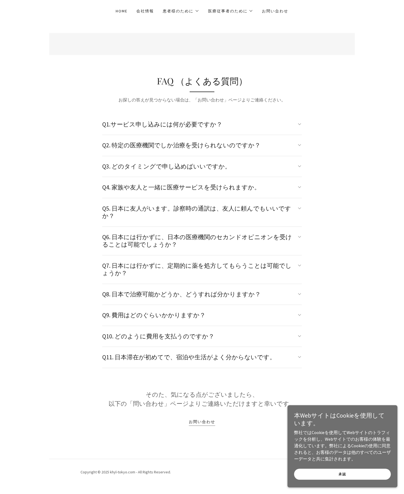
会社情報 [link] (145, 11)
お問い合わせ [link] (275, 11)
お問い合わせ (202, 421)
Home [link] (122, 11)
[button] (181, 11)
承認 (342, 474)
